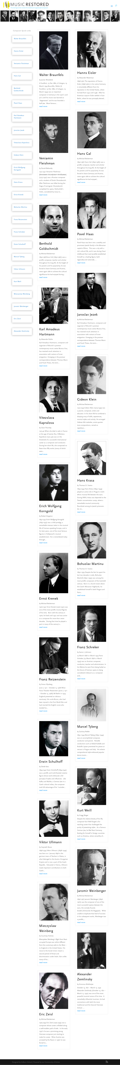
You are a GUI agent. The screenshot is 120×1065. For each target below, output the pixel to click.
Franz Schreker (19, 232)
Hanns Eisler (18, 51)
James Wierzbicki (47, 80)
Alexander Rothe (47, 339)
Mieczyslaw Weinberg (22, 294)
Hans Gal (17, 76)
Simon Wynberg (46, 684)
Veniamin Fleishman (21, 63)
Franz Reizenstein (20, 219)
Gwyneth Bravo (46, 847)
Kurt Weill (17, 281)
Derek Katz (45, 766)
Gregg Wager (83, 815)
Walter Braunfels (20, 39)
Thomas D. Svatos (85, 485)
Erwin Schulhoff (20, 244)
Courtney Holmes (47, 936)
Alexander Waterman (86, 78)
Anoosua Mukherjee (86, 984)
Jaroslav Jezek (19, 130)
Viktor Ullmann (19, 269)
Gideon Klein (18, 155)
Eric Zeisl (17, 319)
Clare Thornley (46, 428)
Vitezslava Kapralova (21, 143)
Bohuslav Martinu (20, 207)
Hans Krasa (18, 182)
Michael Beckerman (48, 254)
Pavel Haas (18, 103)
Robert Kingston (47, 516)
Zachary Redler (84, 731)
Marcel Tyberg (19, 257)
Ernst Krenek (18, 195)
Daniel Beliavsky (46, 168)
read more (43, 106)
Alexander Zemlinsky (21, 331)
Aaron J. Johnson (85, 652)
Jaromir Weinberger (21, 306)
